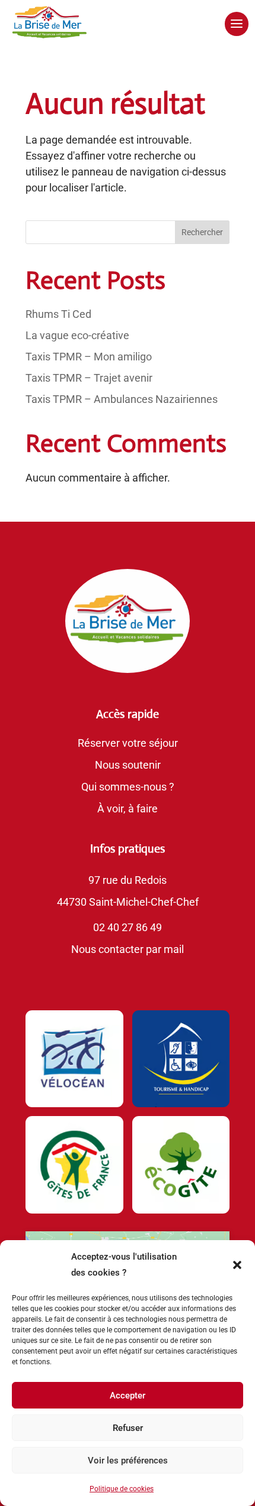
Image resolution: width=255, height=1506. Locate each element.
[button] (237, 1265)
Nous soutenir (128, 765)
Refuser (128, 1428)
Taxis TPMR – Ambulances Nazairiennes (122, 399)
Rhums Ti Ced (58, 314)
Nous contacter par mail (127, 949)
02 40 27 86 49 (127, 927)
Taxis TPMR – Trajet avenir (89, 378)
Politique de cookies (122, 1489)
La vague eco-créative (77, 335)
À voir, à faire (127, 808)
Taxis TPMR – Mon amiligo (89, 356)
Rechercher (202, 232)
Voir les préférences (128, 1460)
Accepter (127, 1395)
